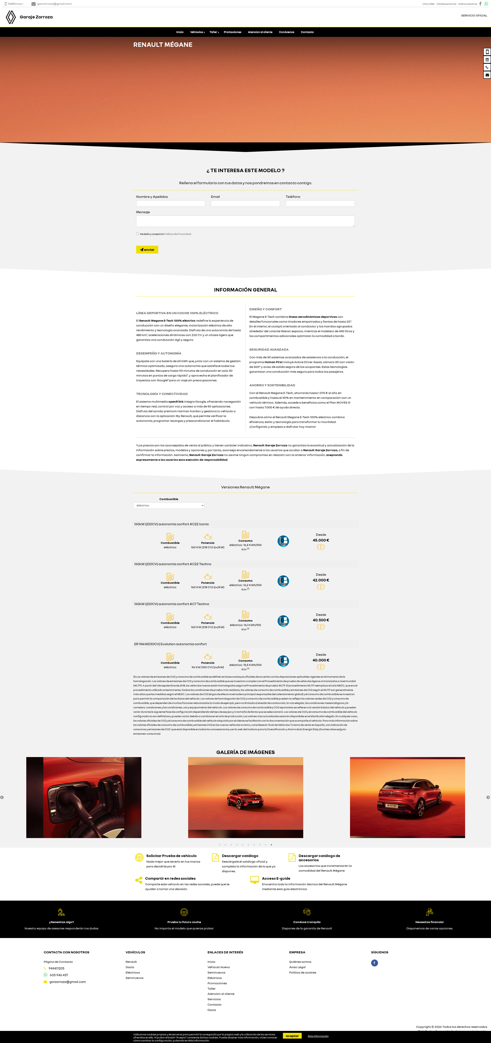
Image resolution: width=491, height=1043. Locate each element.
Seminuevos (134, 978)
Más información (198, 1040)
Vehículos (196, 32)
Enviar (148, 249)
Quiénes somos (300, 962)
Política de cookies (302, 972)
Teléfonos (14, 4)
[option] (84, 797)
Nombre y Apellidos (152, 196)
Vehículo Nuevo (219, 967)
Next (488, 797)
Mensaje (143, 212)
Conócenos (286, 32)
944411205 (56, 968)
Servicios (214, 999)
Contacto (307, 32)
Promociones (232, 32)
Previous (2, 797)
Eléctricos (133, 972)
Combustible (168, 499)
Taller (213, 32)
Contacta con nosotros (66, 952)
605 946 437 (59, 975)
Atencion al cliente (260, 32)
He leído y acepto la (165, 233)
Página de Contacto (58, 962)
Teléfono (293, 196)
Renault (131, 962)
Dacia (130, 967)
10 (271, 845)
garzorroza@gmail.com (67, 982)
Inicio (180, 32)
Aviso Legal (297, 967)
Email (215, 196)
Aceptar (292, 1036)
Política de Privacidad (177, 233)
